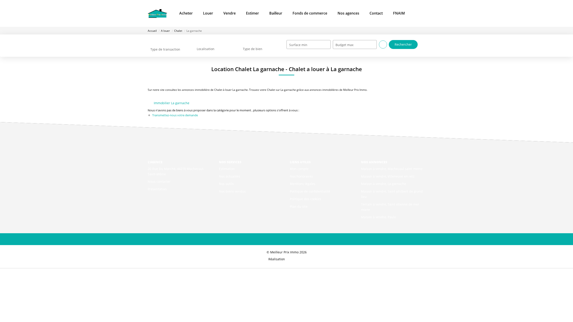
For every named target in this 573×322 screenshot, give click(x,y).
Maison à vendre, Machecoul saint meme (392, 169)
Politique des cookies (305, 199)
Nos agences (358, 13)
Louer (240, 13)
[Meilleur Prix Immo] (170, 13)
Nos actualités (229, 176)
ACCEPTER (300, 311)
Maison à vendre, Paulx (378, 217)
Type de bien (252, 49)
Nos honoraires (301, 176)
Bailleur (294, 13)
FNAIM (399, 13)
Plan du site (299, 206)
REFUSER (272, 311)
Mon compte (299, 169)
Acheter (222, 13)
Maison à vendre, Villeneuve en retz (388, 176)
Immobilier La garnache (171, 103)
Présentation (157, 189)
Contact (381, 13)
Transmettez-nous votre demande (175, 115)
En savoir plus (229, 301)
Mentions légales (302, 184)
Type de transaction (165, 49)
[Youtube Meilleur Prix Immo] (300, 240)
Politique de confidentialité (310, 191)
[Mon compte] (421, 13)
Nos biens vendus (232, 191)
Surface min (298, 45)
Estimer (275, 13)
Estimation (227, 169)
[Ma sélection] (415, 13)
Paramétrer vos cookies (259, 301)
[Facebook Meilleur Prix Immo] (269, 240)
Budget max (344, 45)
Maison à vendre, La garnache (383, 184)
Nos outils (226, 184)
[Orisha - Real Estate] (295, 260)
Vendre (257, 13)
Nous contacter (159, 181)
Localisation (205, 49)
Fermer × (559, 274)
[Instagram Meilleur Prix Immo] (283, 240)
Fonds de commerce (323, 13)
